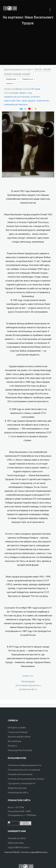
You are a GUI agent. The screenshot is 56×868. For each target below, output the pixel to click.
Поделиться (28, 79)
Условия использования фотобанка (26, 778)
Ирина (18, 88)
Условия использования (20, 774)
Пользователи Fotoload (20, 750)
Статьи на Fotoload (17, 732)
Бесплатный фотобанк (19, 736)
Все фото (12, 745)
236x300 (47, 69)
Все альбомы (14, 741)
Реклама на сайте (17, 838)
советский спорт (12, 100)
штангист (35, 96)
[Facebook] (23, 860)
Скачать (10, 83)
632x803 (26, 74)
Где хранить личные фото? (21, 783)
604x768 (17, 74)
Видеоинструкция (17, 787)
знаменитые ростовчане (16, 96)
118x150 (38, 69)
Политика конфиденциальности (24, 765)
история (14, 92)
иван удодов (28, 100)
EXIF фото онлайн (17, 727)
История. (35, 88)
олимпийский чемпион (15, 104)
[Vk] (28, 860)
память (23, 92)
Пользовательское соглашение (24, 769)
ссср (30, 92)
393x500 (8, 74)
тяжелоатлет (42, 100)
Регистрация (28, 681)
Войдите (26, 676)
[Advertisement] (28, 45)
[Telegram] (26, 860)
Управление (11, 79)
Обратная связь (16, 842)
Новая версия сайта (18, 792)
